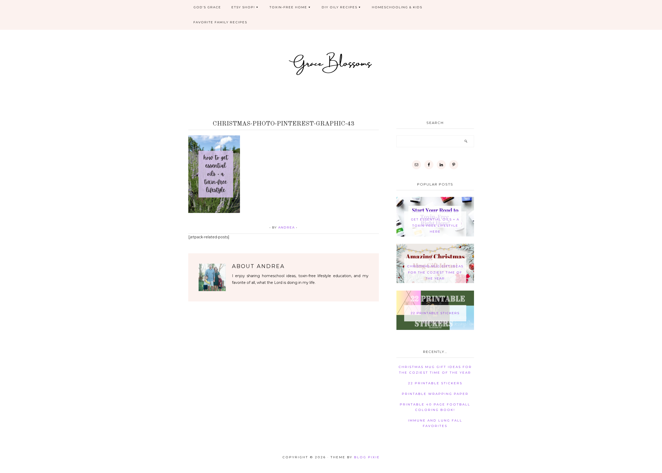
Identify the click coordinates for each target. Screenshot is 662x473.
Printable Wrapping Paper (435, 394)
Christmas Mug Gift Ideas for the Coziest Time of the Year (435, 272)
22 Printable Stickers (435, 313)
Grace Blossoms (331, 63)
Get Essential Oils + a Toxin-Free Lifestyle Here (435, 225)
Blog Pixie (367, 457)
